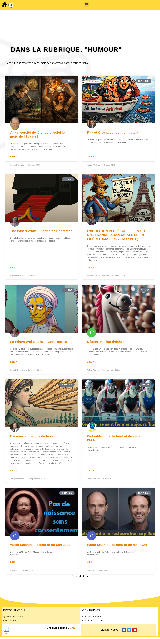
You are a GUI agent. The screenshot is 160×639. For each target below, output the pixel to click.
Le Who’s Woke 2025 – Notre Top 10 (38, 341)
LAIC (73, 627)
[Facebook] (124, 630)
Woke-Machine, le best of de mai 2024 (117, 545)
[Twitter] (129, 630)
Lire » (13, 156)
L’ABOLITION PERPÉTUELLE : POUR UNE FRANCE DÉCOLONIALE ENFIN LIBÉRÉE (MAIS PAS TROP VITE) (116, 234)
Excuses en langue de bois (31, 436)
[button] (10, 5)
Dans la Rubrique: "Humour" (66, 49)
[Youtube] (134, 630)
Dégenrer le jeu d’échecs (106, 341)
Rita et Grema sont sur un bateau (113, 132)
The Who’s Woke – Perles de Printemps (41, 231)
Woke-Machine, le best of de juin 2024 (40, 545)
